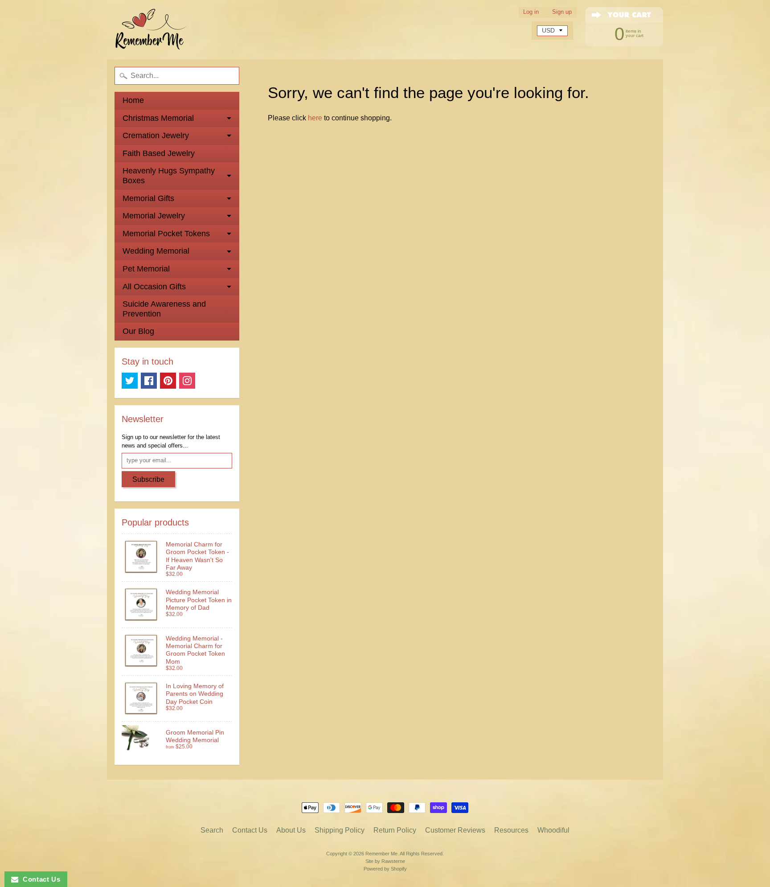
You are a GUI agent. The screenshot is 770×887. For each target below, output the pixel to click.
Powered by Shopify (385, 868)
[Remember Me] (151, 29)
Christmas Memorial (158, 118)
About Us (291, 830)
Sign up (562, 12)
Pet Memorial (146, 268)
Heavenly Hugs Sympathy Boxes (169, 175)
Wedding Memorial (156, 250)
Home (133, 100)
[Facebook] (149, 381)
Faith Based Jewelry (159, 153)
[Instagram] (187, 381)
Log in (531, 12)
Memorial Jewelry (154, 215)
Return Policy (394, 830)
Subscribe (148, 479)
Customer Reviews (455, 830)
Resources (511, 830)
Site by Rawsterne (385, 861)
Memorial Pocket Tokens (166, 233)
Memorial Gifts (148, 198)
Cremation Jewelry (156, 135)
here (315, 118)
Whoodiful (553, 830)
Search (212, 830)
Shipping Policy (340, 830)
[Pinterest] (168, 381)
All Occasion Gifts (154, 286)
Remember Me (381, 853)
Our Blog (138, 331)
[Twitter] (130, 381)
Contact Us (249, 830)
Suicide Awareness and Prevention (164, 309)
